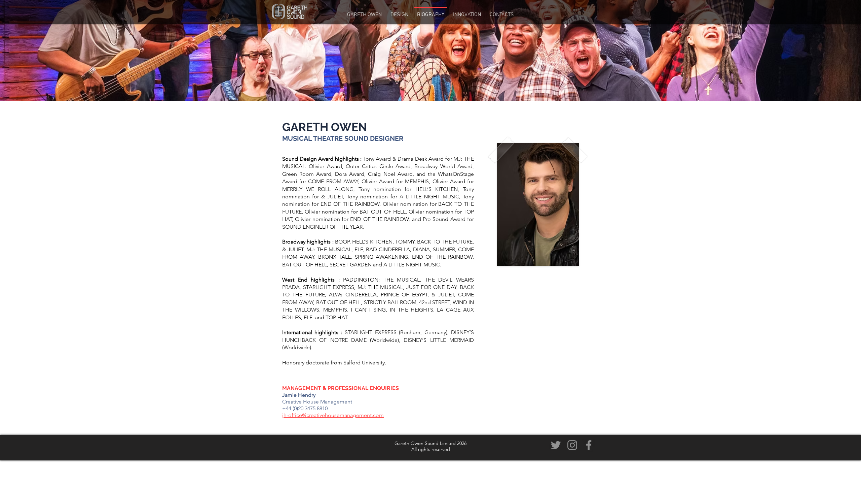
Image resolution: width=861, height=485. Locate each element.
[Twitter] (555, 445)
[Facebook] (588, 445)
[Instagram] (572, 445)
